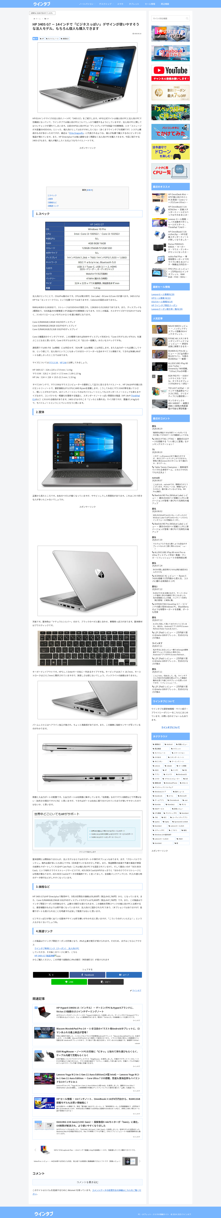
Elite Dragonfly (76, 133)
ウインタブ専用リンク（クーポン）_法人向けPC (57, 948)
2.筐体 (50, 198)
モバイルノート (53, 38)
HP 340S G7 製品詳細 (44, 955)
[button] (106, 982)
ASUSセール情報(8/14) (162, 301)
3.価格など (52, 202)
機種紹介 (66, 38)
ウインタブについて (170, 727)
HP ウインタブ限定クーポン (164, 305)
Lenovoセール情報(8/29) (162, 294)
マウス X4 (53, 362)
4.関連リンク (53, 205)
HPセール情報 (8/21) (161, 298)
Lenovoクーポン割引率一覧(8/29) (167, 309)
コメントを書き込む (87, 1182)
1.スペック (52, 195)
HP (36, 38)
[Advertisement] (87, 167)
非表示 (89, 190)
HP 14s (63, 362)
